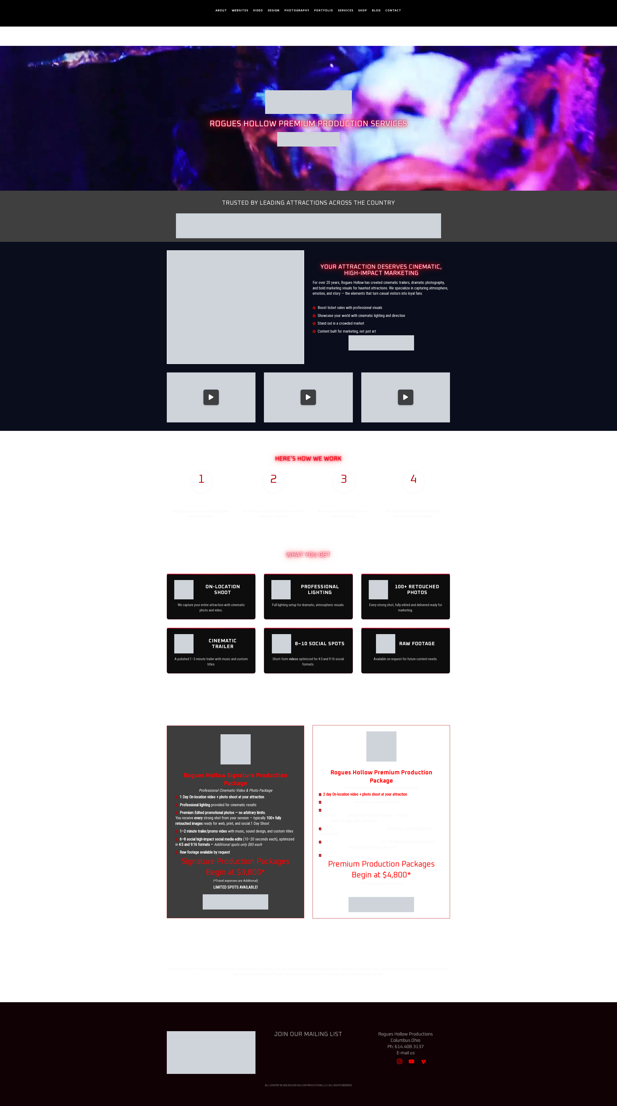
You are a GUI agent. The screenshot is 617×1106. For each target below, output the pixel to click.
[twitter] (387, 1063)
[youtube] (411, 1063)
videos (293, 659)
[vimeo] (423, 1063)
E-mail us (405, 1053)
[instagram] (399, 1063)
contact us (364, 714)
